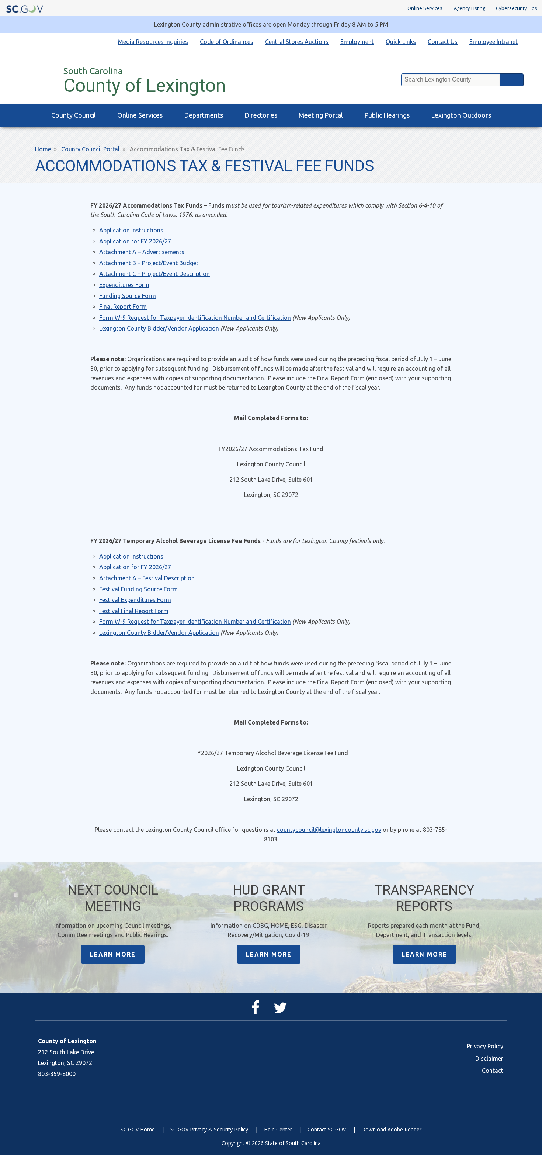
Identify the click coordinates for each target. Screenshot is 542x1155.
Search (512, 79)
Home (43, 149)
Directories (260, 115)
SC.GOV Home (138, 1129)
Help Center (278, 1129)
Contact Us (443, 41)
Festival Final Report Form (133, 611)
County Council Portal (90, 149)
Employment (357, 41)
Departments (203, 115)
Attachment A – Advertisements (141, 252)
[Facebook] (257, 1010)
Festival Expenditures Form (135, 599)
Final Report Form (123, 306)
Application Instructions (131, 230)
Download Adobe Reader (391, 1129)
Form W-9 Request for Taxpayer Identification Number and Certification (195, 317)
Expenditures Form (124, 284)
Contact (492, 1070)
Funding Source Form (127, 296)
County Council (73, 115)
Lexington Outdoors (461, 115)
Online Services (424, 8)
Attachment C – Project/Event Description (154, 273)
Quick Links (401, 41)
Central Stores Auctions (297, 41)
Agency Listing (469, 8)
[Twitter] (282, 1010)
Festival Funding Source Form (138, 589)
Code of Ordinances (226, 41)
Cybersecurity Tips (516, 8)
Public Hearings (387, 115)
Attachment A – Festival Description (147, 578)
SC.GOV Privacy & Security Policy (209, 1129)
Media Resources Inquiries (153, 41)
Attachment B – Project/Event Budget (148, 263)
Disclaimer (489, 1058)
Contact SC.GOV (327, 1129)
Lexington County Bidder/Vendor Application (159, 328)
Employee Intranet (493, 41)
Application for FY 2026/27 (135, 241)
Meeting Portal (321, 115)
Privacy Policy (485, 1046)
